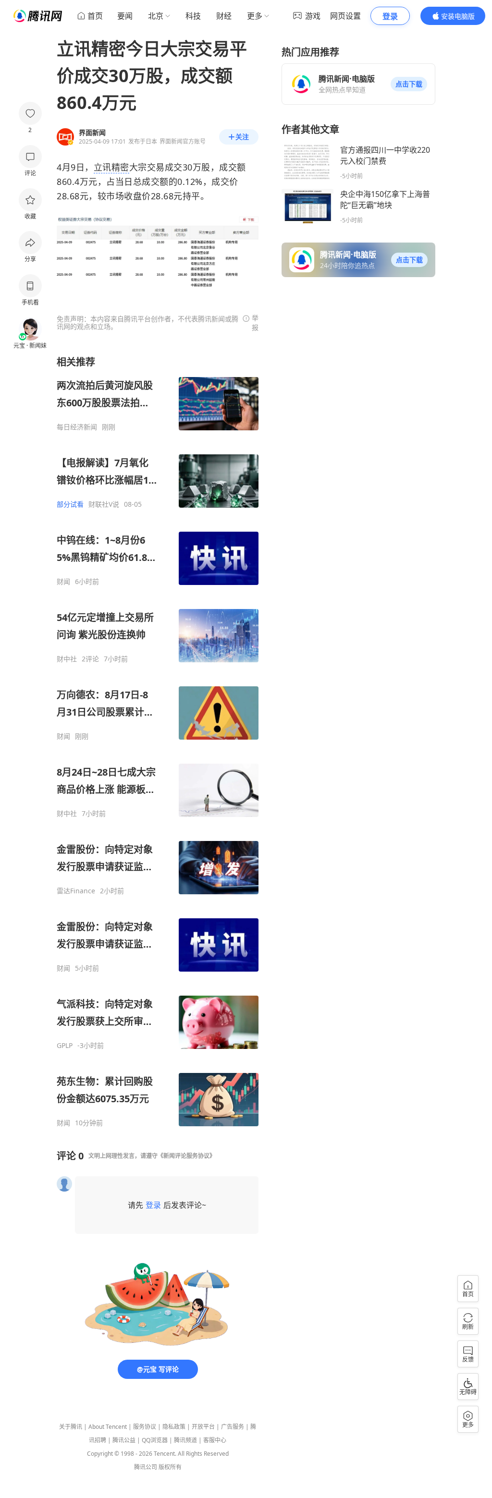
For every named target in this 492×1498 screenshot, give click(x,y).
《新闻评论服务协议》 (186, 1156)
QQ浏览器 (155, 1440)
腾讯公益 (123, 1440)
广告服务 (232, 1427)
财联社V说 (103, 504)
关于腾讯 (70, 1427)
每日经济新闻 (77, 427)
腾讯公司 (145, 1467)
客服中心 (214, 1440)
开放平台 (203, 1427)
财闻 (63, 581)
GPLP (65, 1045)
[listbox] (157, 741)
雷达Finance (76, 891)
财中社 (67, 659)
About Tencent (107, 1427)
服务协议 (144, 1427)
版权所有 (170, 1467)
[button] (409, 84)
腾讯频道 (185, 1440)
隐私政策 (173, 1427)
